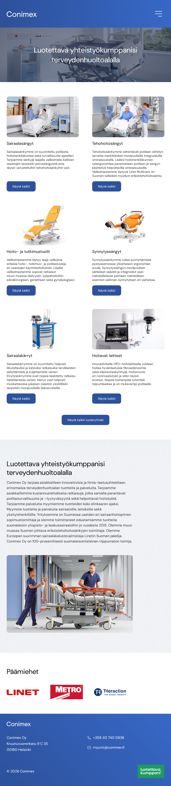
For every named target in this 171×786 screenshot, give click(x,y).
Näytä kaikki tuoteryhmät (85, 420)
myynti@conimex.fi (108, 747)
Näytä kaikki (21, 186)
